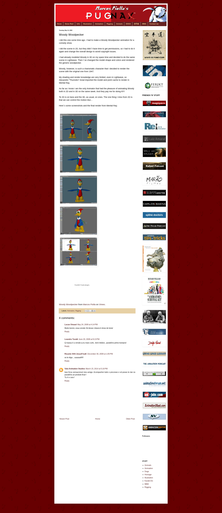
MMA (144, 24)
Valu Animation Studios (75, 369)
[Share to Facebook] (92, 311)
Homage (148, 475)
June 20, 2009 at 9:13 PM (89, 339)
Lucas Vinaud (71, 325)
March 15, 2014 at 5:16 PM (97, 369)
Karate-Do (149, 481)
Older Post (130, 419)
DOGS (128, 24)
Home (59, 24)
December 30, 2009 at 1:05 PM (100, 354)
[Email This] (86, 311)
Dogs (147, 471)
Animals (119, 24)
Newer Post (64, 419)
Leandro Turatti (71, 339)
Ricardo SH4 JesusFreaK (76, 354)
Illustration (87, 24)
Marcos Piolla (89, 304)
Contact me (154, 24)
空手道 (136, 24)
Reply (67, 332)
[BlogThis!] (88, 311)
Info (78, 24)
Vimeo (102, 304)
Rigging (110, 24)
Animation (99, 24)
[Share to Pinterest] (94, 311)
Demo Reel (69, 24)
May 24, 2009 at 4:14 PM (87, 325)
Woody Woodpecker (68, 304)
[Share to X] (90, 311)
